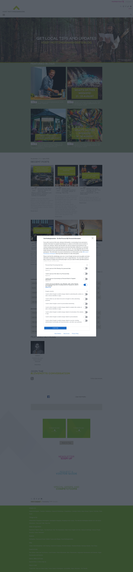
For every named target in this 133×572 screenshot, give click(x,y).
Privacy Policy (75, 333)
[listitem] (66, 265)
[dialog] (66, 286)
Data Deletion (57, 333)
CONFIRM (55, 328)
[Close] (93, 238)
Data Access (66, 333)
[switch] (86, 268)
